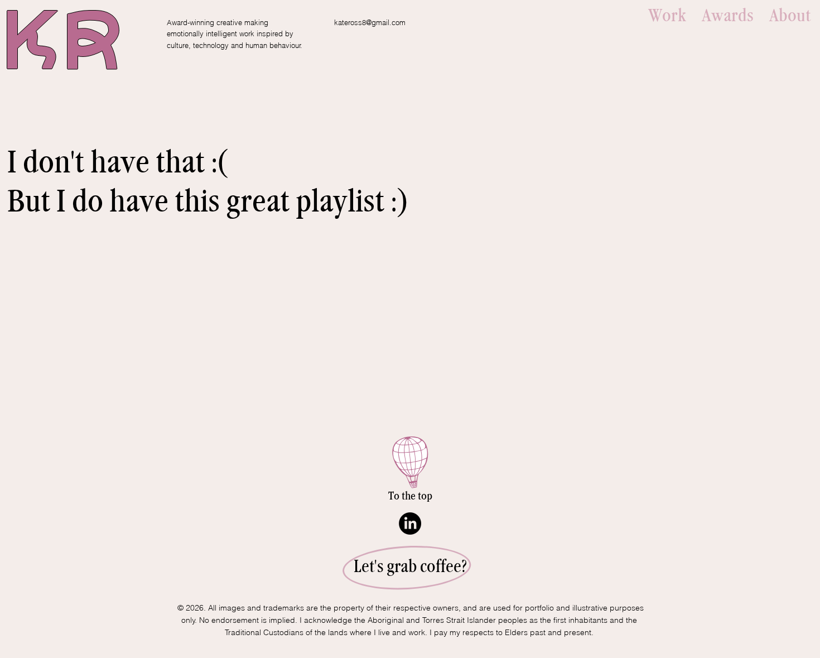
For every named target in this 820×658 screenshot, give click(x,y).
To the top (410, 495)
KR (62, 47)
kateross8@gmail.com (370, 22)
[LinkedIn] (410, 523)
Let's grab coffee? (410, 566)
